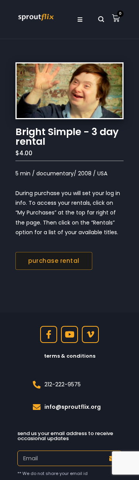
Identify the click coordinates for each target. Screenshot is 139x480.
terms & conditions (69, 356)
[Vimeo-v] (90, 334)
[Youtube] (69, 334)
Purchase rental (54, 261)
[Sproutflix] (35, 17)
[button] (79, 19)
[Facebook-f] (48, 334)
